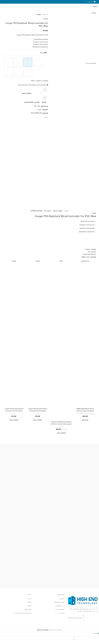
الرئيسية (45, 14)
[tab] (66, 211)
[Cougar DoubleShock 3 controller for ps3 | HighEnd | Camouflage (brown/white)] (27, 72)
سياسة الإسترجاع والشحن (23, 613)
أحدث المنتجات (60, 606)
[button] (61, 433)
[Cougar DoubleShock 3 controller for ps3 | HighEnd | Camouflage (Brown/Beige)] (18, 72)
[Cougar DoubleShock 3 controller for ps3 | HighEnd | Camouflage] (8, 72)
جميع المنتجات (60, 609)
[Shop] (98, 640)
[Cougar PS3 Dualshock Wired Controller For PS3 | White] (8, 62)
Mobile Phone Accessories (87, 414)
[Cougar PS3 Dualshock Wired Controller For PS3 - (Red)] (18, 62)
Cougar (45, 19)
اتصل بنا (62, 613)
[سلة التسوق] (1, 6)
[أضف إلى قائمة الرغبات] (53, 265)
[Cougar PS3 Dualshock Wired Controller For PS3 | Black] (37, 62)
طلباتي (29, 602)
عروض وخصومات (59, 602)
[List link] (82, 618)
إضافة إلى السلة (26, 93)
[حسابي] (24, 640)
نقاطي (29, 606)
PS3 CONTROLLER (36, 113)
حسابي (29, 599)
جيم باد (38, 14)
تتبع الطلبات (28, 609)
